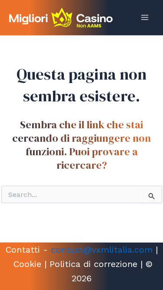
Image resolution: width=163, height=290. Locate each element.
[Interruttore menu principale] (144, 17)
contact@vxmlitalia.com (102, 249)
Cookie (27, 264)
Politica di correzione (93, 264)
